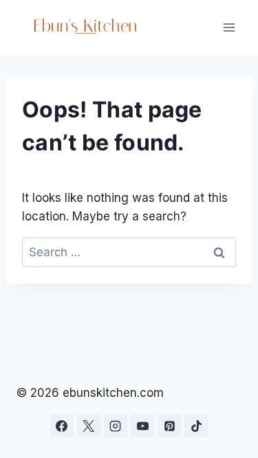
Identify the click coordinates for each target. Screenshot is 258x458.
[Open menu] (228, 27)
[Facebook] (62, 425)
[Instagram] (115, 425)
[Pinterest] (169, 425)
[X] (88, 425)
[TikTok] (196, 425)
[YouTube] (142, 425)
